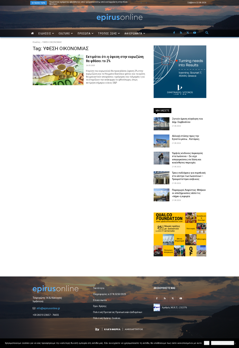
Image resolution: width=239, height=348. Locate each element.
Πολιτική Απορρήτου (222, 343)
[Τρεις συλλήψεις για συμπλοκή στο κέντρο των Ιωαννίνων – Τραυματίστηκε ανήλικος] (161, 177)
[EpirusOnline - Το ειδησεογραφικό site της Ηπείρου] (119, 17)
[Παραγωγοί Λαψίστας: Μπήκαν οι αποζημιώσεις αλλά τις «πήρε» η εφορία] (161, 195)
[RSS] (181, 33)
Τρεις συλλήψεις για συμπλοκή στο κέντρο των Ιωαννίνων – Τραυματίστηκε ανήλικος (189, 175)
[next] (146, 3)
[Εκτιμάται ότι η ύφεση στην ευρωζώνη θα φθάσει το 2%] (58, 70)
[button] (207, 33)
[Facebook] (174, 33)
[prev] (141, 3)
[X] (187, 33)
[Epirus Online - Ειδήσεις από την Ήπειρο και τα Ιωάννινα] (59, 289)
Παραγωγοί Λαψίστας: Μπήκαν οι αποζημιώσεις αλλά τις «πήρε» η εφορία (189, 193)
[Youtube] (194, 33)
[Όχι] (235, 343)
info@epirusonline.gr (48, 308)
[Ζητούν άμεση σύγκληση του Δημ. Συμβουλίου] (161, 123)
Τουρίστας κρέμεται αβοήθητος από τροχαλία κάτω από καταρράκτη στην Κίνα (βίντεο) (88, 3)
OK (206, 343)
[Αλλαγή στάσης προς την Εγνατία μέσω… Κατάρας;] (161, 140)
